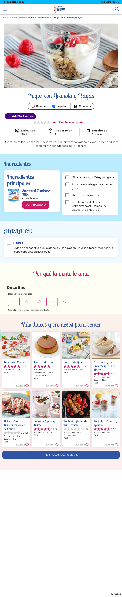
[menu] (5, 9)
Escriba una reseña (71, 122)
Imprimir (62, 106)
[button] (35, 205)
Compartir (85, 106)
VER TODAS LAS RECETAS (61, 454)
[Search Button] (117, 9)
